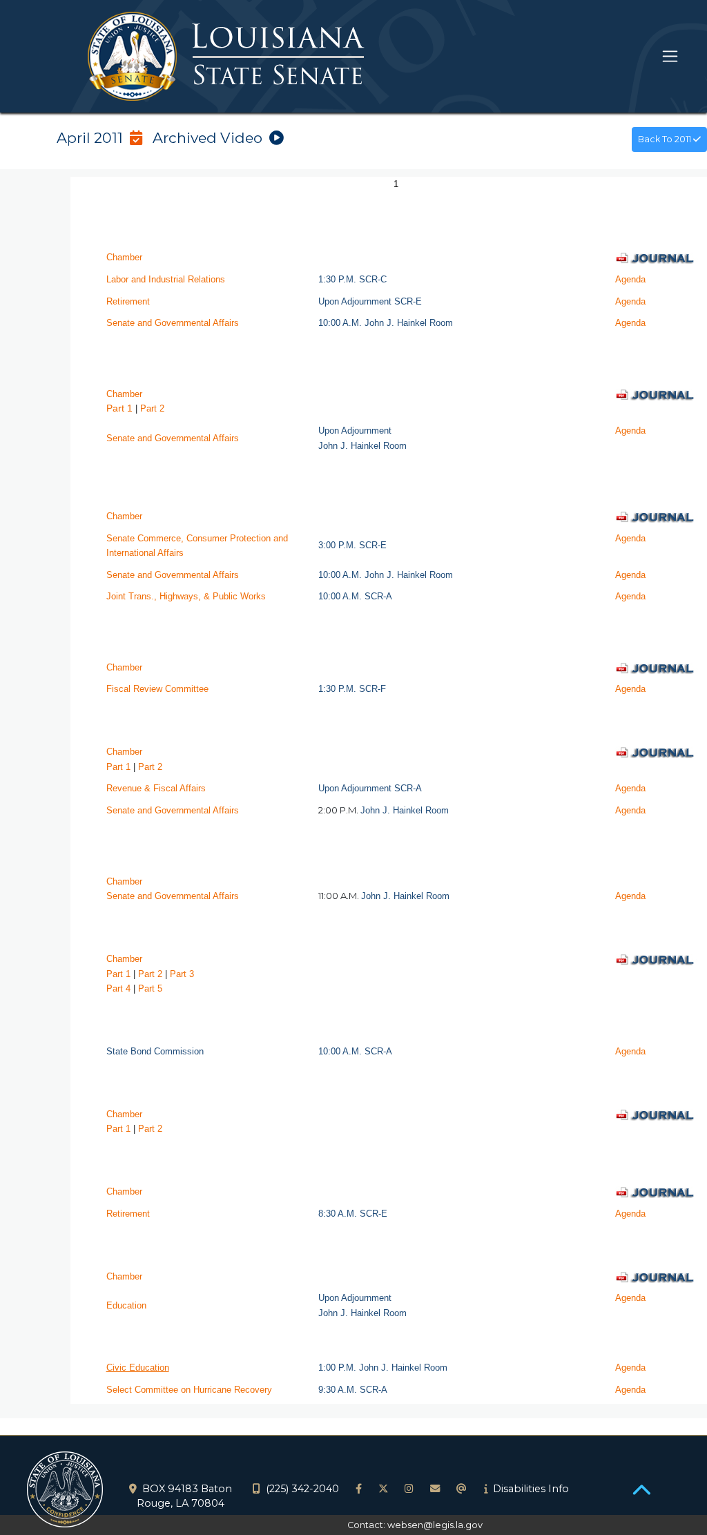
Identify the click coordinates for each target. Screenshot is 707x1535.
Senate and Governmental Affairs (172, 323)
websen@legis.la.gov (435, 1525)
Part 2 (150, 767)
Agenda (630, 279)
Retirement (128, 301)
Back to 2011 (665, 139)
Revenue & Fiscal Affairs (156, 788)
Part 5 (150, 988)
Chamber (124, 257)
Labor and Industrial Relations (165, 279)
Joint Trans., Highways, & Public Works (186, 596)
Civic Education (137, 1367)
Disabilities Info (531, 1489)
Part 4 (118, 988)
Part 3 (182, 974)
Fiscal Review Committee (157, 689)
